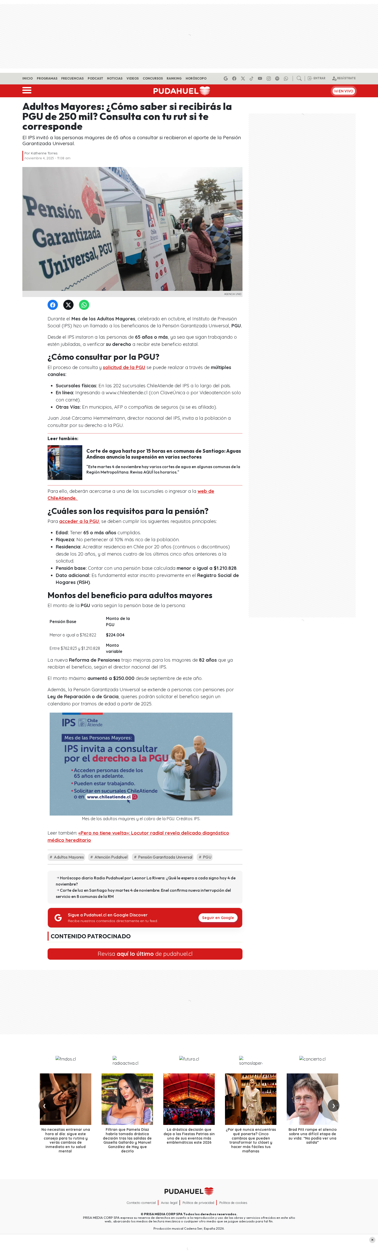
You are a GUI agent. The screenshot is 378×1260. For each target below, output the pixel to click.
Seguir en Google (218, 917)
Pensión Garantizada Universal (164, 857)
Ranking (174, 78)
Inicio (27, 78)
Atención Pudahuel (111, 857)
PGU (206, 857)
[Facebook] (235, 78)
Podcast (95, 78)
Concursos (153, 78)
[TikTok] (252, 78)
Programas (47, 78)
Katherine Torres (44, 153)
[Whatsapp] (287, 78)
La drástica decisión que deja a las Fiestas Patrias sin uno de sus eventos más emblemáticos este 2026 (189, 1136)
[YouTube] (261, 78)
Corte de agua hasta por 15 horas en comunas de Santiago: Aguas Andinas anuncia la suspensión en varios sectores (163, 454)
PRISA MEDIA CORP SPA (163, 1214)
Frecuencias (72, 78)
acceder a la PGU (79, 521)
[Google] (226, 78)
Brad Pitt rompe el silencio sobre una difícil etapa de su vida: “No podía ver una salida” (313, 1136)
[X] (244, 78)
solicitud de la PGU (124, 367)
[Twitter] (69, 305)
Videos (133, 78)
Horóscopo (196, 78)
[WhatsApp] (85, 305)
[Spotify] (278, 78)
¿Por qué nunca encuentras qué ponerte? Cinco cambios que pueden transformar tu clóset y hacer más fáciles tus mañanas (251, 1140)
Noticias (114, 78)
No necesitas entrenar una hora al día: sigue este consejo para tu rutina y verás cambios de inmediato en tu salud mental (65, 1140)
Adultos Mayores (68, 857)
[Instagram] (269, 78)
